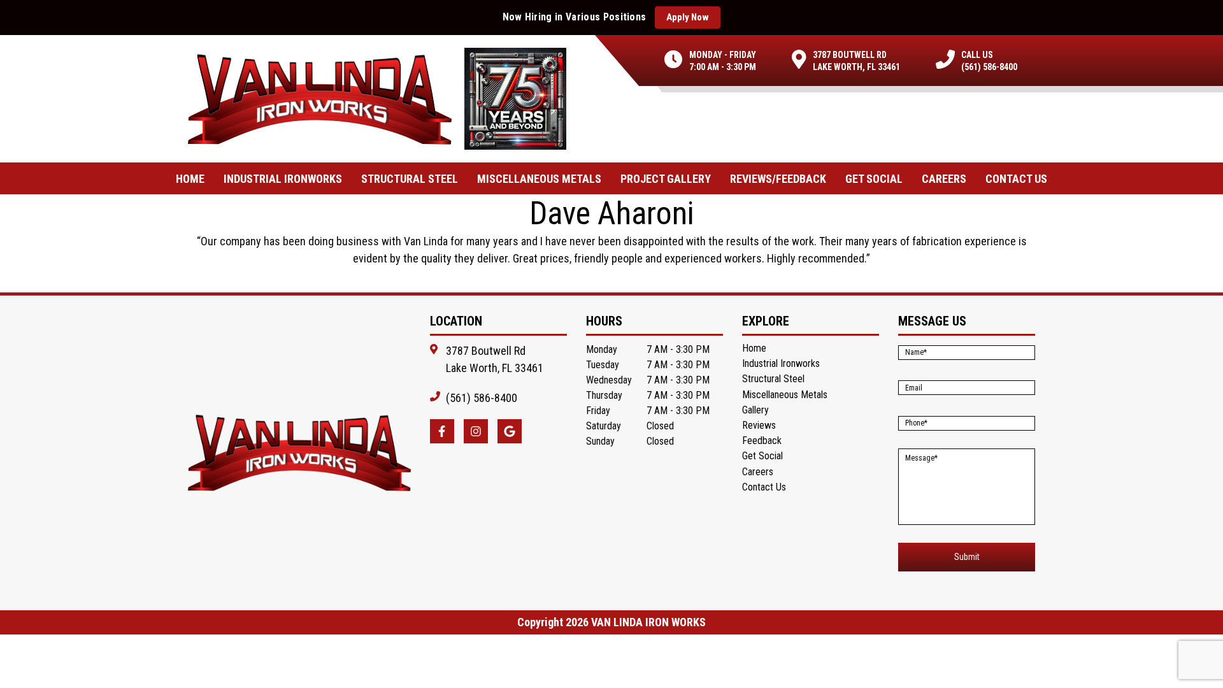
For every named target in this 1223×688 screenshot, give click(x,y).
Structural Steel (409, 178)
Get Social (874, 178)
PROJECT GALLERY (665, 178)
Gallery (755, 410)
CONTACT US (1016, 178)
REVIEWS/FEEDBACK (778, 178)
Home (754, 348)
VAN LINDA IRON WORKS (648, 622)
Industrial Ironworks (283, 178)
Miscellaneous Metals (539, 178)
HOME (190, 178)
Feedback (762, 440)
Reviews (759, 425)
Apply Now (687, 17)
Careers (944, 178)
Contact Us (764, 487)
